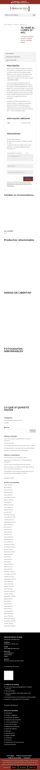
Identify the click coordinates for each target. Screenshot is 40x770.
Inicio (5, 24)
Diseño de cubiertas (11, 728)
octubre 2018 (7, 623)
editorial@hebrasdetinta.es (11, 648)
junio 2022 (7, 529)
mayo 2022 (7, 532)
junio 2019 (7, 603)
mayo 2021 (7, 559)
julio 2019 (6, 601)
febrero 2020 (8, 586)
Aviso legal (10, 756)
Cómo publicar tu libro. (20, 457)
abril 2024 (7, 502)
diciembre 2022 (8, 514)
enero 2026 (7, 495)
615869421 (16, 1)
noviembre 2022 (9, 517)
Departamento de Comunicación (14, 742)
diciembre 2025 (8, 497)
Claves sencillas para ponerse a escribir (19, 464)
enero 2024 (7, 507)
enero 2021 (7, 569)
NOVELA (10, 24)
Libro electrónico (10, 733)
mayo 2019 (7, 606)
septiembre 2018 (8, 626)
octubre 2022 (8, 519)
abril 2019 (6, 608)
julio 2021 (6, 556)
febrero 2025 (7, 500)
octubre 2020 (8, 576)
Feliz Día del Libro (9, 443)
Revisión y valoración (11, 715)
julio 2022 (7, 527)
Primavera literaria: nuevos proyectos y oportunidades (19, 448)
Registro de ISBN (10, 735)
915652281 (24, 1)
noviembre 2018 (8, 621)
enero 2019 (7, 616)
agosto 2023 (7, 509)
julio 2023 (7, 512)
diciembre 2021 (8, 544)
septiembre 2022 (9, 522)
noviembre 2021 (8, 547)
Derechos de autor (10, 744)
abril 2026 (7, 487)
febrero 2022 (8, 539)
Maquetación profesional (12, 726)
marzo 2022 (7, 537)
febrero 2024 (8, 504)
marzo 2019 (7, 611)
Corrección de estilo (11, 724)
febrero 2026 (7, 492)
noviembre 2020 (9, 574)
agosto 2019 (7, 599)
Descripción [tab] (10, 53)
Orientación (8, 713)
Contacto (27, 758)
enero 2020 (7, 589)
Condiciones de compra (12, 666)
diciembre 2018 (8, 618)
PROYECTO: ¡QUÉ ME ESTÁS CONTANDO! (16, 450)
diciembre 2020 (8, 571)
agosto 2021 (7, 554)
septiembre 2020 (9, 579)
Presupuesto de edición (12, 717)
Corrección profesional (11, 722)
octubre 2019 (7, 594)
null (5, 423)
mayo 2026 (7, 485)
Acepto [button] (14, 767)
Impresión (8, 731)
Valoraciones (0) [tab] (11, 60)
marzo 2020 (7, 584)
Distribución (8, 737)
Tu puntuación (11, 153)
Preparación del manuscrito (13, 719)
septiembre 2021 (8, 552)
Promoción (8, 740)
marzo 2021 (7, 564)
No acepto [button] (23, 767)
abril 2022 (7, 534)
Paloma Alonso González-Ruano (26, 40)
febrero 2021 (7, 566)
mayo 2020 (7, 581)
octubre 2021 (7, 549)
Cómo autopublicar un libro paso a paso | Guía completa (19, 445)
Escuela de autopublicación (11, 420)
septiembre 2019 (8, 596)
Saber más (32, 767)
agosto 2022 (7, 524)
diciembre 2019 (8, 591)
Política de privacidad (23, 756)
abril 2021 (6, 561)
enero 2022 (7, 542)
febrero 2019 (7, 613)
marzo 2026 (7, 490)
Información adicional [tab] (13, 57)
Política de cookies (14, 758)
